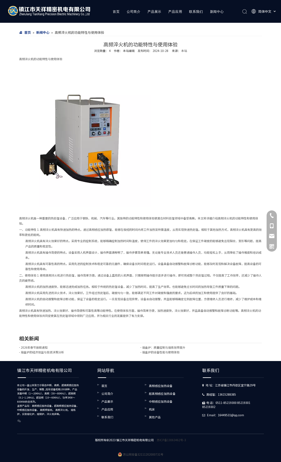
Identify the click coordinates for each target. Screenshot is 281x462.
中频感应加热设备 (161, 401)
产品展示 (154, 11)
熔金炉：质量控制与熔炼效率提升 (163, 347)
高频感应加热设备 (161, 386)
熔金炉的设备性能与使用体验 (161, 352)
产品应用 (175, 11)
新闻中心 (217, 11)
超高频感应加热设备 (162, 394)
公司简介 (133, 11)
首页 (116, 11)
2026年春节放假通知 (34, 347)
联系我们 (196, 11)
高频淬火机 (26, 59)
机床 (152, 409)
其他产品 (155, 417)
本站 (184, 51)
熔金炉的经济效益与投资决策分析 (42, 352)
